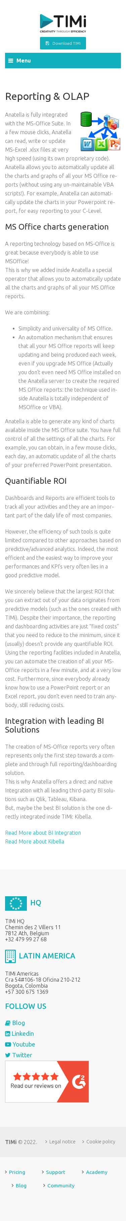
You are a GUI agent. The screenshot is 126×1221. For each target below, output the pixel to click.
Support (55, 1172)
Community (61, 1185)
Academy (97, 1172)
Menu (23, 60)
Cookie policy (100, 1141)
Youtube (23, 1044)
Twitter (21, 1055)
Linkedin (22, 1033)
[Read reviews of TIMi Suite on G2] (47, 1081)
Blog (18, 1022)
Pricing (17, 1172)
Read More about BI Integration (43, 833)
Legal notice (62, 1141)
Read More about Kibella (34, 841)
